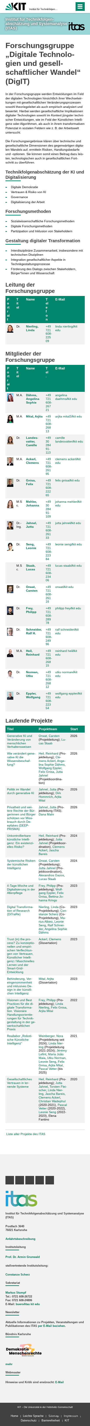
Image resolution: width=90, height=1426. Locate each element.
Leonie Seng (47, 1061)
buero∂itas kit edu (28, 1304)
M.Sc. (19, 503)
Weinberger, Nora (51, 1036)
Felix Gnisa (46, 771)
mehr (8, 1364)
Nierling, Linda (32, 328)
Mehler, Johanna (32, 503)
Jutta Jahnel (47, 868)
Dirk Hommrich (50, 794)
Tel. (47, 372)
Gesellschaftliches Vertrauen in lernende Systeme (19, 1082)
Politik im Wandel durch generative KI (20, 791)
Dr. (18, 326)
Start (74, 729)
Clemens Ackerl (50, 759)
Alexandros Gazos (51, 875)
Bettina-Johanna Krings (51, 898)
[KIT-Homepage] (15, 6)
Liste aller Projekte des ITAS (25, 1134)
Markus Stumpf (15, 1292)
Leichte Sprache (33, 1416)
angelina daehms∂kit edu (66, 397)
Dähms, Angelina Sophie (32, 398)
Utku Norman (56, 1058)
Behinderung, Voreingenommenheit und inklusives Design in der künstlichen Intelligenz (19, 986)
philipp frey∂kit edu (68, 608)
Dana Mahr (46, 814)
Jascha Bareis (55, 1093)
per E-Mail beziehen (51, 1325)
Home (14, 1416)
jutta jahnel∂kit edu (68, 523)
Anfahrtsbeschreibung (20, 1239)
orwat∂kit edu (64, 587)
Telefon (47, 309)
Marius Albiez (52, 919)
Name (30, 299)
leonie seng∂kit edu (68, 544)
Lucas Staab (52, 741)
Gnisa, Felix (31, 482)
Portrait (8, 309)
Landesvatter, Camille (32, 441)
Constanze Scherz (53, 912)
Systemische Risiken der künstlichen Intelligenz (21, 864)
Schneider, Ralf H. (34, 631)
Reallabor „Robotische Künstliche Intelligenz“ (19, 1039)
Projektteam (48, 729)
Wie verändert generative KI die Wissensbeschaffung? (21, 759)
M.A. (19, 395)
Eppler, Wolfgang (33, 695)
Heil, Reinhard (33, 652)
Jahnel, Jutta (31, 524)
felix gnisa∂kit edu (67, 480)
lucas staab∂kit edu (68, 565)
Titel (17, 303)
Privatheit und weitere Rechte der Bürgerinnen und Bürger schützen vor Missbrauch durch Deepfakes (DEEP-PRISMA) (21, 818)
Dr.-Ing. (19, 524)
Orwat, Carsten (32, 588)
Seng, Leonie (31, 546)
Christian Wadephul (52, 1101)
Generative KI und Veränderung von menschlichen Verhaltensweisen (19, 741)
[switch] (63, 6)
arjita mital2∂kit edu (68, 416)
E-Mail (60, 299)
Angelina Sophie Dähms (52, 762)
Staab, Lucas (30, 567)
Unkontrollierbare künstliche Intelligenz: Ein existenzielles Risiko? (20, 841)
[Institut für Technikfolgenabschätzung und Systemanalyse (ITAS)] (77, 26)
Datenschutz (29, 1420)
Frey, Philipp (31, 610)
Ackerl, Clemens (32, 460)
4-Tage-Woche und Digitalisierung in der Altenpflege (21, 889)
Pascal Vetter (48, 1068)
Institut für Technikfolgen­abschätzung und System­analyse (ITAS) (43, 9)
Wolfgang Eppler (50, 768)
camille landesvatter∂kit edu (69, 439)
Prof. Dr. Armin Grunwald (22, 1257)
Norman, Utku (32, 674)
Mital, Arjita (34, 416)
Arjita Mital (46, 1011)
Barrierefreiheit (51, 1420)
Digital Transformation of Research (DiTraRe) (20, 910)
